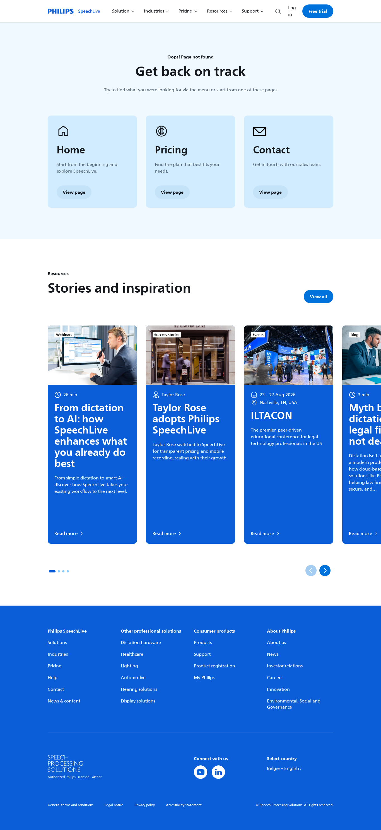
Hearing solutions (139, 689)
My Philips (204, 678)
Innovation (278, 689)
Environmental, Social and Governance (293, 704)
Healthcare (132, 654)
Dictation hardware (141, 643)
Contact (56, 689)
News (272, 654)
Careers (274, 678)
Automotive (133, 678)
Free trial (317, 11)
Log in (292, 11)
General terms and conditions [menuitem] (70, 805)
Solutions (57, 643)
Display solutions (138, 701)
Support (202, 654)
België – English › (284, 768)
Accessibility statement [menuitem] (184, 805)
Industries (58, 654)
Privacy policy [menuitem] (144, 805)
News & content (64, 701)
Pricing (55, 666)
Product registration (214, 666)
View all (318, 296)
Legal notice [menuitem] (114, 805)
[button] (52, 571)
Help (52, 678)
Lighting (129, 666)
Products (203, 643)
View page (74, 192)
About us (276, 643)
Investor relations (285, 666)
